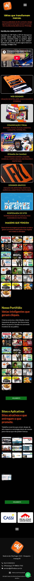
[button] (25, 5)
